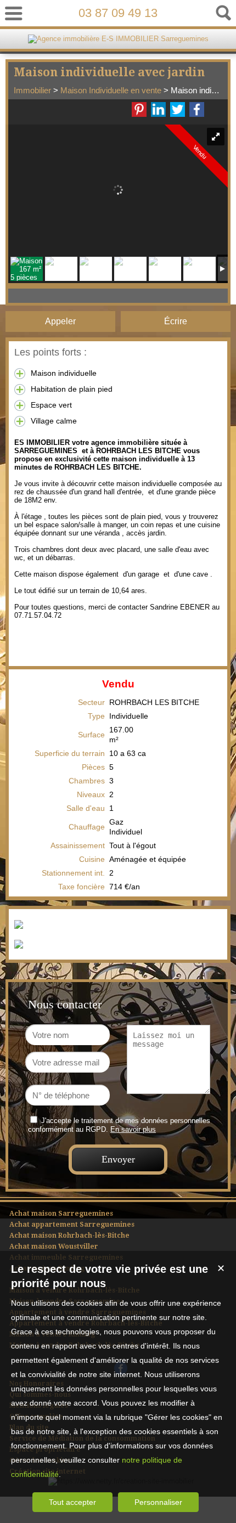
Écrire (175, 321)
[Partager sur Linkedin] (158, 109)
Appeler (60, 321)
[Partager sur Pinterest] (139, 109)
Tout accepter (72, 1502)
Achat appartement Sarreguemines (71, 1224)
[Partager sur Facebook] (196, 109)
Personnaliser (158, 1502)
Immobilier (32, 90)
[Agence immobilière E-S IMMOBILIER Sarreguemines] (118, 39)
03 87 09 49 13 (118, 13)
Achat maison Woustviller (53, 1246)
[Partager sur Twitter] (177, 109)
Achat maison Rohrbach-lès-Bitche (69, 1235)
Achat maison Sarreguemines (61, 1213)
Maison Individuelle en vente (110, 90)
